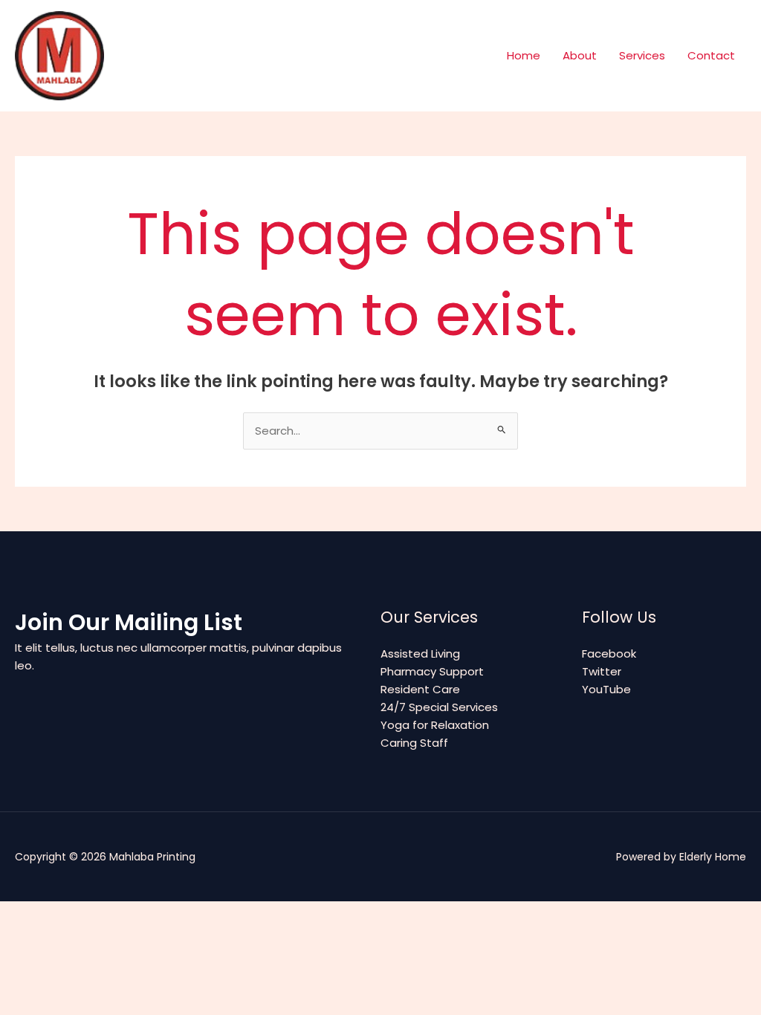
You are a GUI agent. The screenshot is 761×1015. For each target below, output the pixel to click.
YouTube (606, 689)
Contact (711, 55)
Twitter (601, 671)
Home (523, 55)
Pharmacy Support (432, 671)
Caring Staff (414, 742)
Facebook (609, 653)
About (580, 55)
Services (642, 55)
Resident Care (420, 689)
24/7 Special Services (439, 707)
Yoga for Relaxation (434, 725)
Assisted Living (420, 653)
